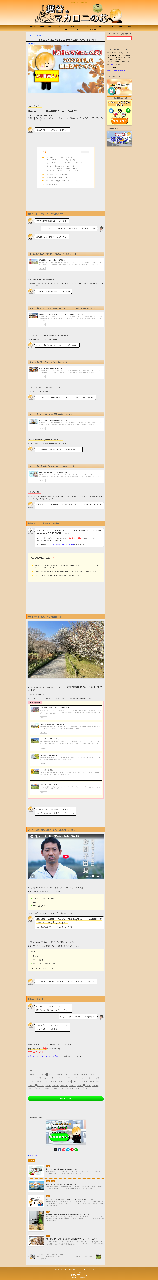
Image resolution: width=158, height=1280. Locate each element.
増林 (54, 1078)
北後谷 (67, 1074)
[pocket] (63, 1149)
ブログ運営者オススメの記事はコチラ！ (57, 177)
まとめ (111, 26)
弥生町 (84, 1081)
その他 (65, 29)
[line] (76, 1149)
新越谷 (99, 1081)
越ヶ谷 (87, 1088)
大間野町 (39, 1081)
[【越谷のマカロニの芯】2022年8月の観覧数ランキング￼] (68, 1149)
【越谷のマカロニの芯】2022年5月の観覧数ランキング (62, 1169)
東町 (48, 1085)
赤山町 (79, 1088)
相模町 (80, 1085)
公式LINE (70, 544)
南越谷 (46, 1078)
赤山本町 (70, 1088)
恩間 (92, 1081)
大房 (69, 1078)
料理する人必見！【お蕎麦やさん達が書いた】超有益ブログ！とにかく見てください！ (71, 1239)
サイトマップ (81, 1269)
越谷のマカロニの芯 (79, 1275)
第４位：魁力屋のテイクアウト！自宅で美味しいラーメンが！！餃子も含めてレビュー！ (68, 163)
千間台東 (84, 1074)
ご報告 (31, 1155)
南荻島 (38, 1078)
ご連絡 (112, 64)
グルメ (72, 26)
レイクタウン (33, 1074)
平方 (69, 1081)
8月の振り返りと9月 (51, 184)
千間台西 (93, 1074)
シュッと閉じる (85, 151)
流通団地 (64, 1085)
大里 (31, 1081)
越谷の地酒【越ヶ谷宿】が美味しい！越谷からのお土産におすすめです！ (67, 1214)
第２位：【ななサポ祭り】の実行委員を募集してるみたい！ (62, 168)
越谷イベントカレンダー (46, 26)
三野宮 (50, 1074)
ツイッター (48, 1056)
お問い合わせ (100, 1269)
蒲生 (31, 1088)
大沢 (83, 1078)
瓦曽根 (72, 1085)
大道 (97, 1078)
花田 (95, 1085)
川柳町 (61, 1081)
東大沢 (32, 1085)
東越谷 (55, 1085)
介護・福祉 (98, 26)
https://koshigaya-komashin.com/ (116, 70)
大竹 (90, 1078)
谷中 (63, 1088)
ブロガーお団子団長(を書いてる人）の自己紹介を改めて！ (62, 181)
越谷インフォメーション (125, 26)
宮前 (46, 1081)
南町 (31, 1078)
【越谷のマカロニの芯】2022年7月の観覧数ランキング (62, 1184)
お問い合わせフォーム (58, 544)
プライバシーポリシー (90, 1269)
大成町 (61, 1078)
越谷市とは (33, 26)
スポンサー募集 (92, 29)
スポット (85, 26)
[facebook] (59, 1149)
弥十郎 (76, 1081)
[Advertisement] (66, 199)
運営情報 (57, 1269)
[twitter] (55, 1149)
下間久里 (59, 1074)
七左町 (43, 1074)
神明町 (87, 1085)
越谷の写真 (79, 29)
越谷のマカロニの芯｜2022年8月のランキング (59, 157)
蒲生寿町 (39, 1088)
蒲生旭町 (48, 1088)
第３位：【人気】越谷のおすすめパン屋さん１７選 (60, 166)
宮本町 (53, 1081)
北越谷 (75, 1074)
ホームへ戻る (67, 1098)
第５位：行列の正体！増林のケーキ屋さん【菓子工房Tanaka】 (63, 160)
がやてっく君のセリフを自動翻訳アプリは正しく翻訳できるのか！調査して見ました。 (71, 1199)
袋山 (56, 1088)
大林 (76, 1078)
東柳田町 (40, 1085)
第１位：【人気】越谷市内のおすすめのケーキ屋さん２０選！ (63, 170)
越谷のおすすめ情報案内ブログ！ (79, 1272)
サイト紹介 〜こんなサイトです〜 (68, 1269)
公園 (59, 26)
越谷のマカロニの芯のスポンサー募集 (56, 174)
